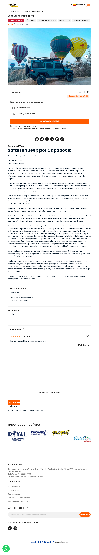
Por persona (15, 92)
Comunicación (14, 494)
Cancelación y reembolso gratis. (24, 126)
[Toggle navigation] (88, 5)
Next (86, 57)
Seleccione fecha (24, 107)
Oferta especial (16, 20)
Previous (13, 57)
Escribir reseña (14, 402)
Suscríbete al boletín (18, 507)
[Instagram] (10, 528)
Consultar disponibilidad (49, 121)
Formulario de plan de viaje (19, 501)
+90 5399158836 (19, 474)
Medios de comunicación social (23, 522)
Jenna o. (26, 336)
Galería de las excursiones (19, 498)
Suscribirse (85, 514)
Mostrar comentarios (49, 392)
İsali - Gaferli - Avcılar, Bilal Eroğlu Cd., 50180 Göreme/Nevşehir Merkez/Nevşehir (47, 470)
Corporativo (14, 481)
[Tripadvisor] (15, 528)
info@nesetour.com (26, 476)
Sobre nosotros (14, 486)
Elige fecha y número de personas (26, 102)
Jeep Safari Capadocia (33, 11)
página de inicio (14, 11)
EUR (68, 5)
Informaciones (15, 464)
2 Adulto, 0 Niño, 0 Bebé (26, 114)
